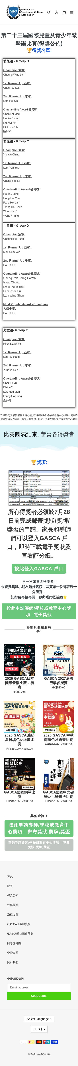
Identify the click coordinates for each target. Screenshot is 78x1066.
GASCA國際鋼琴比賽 (19, 794)
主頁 (10, 876)
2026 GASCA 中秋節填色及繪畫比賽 (59, 737)
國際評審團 (14, 943)
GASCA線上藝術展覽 (20, 933)
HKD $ (38, 1029)
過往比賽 (12, 914)
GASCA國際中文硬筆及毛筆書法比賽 (58, 794)
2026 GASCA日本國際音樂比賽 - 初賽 (19, 682)
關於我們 (12, 962)
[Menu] (72, 12)
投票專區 (12, 905)
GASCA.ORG (43, 1054)
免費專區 (12, 952)
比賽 (10, 885)
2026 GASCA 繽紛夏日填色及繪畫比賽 (20, 739)
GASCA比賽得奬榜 (18, 924)
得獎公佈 (12, 895)
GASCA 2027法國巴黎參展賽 (58, 680)
